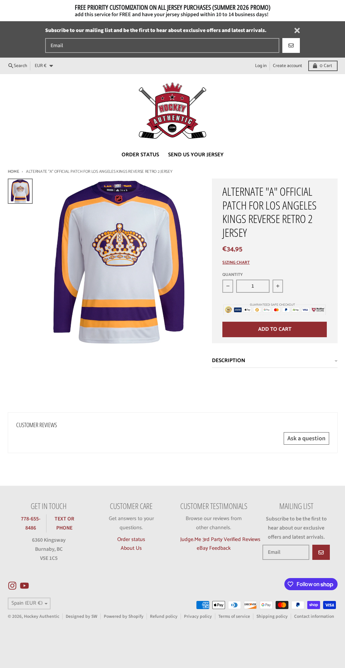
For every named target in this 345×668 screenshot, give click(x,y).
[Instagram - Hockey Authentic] (12, 585)
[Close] (297, 30)
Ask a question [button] (306, 438)
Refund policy (164, 616)
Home (13, 171)
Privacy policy (198, 616)
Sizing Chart (236, 263)
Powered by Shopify (124, 616)
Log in (260, 65)
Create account (287, 65)
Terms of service (234, 616)
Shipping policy (272, 616)
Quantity (232, 275)
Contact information (314, 616)
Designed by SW (81, 616)
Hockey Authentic (41, 616)
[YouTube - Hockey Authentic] (24, 585)
